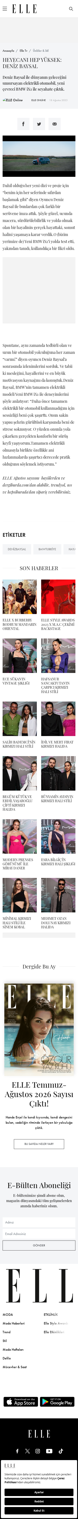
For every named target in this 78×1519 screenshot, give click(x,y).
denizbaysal (17, 549)
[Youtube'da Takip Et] (49, 1451)
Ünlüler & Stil (41, 51)
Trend (6, 1332)
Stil (5, 1340)
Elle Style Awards (56, 1323)
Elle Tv (23, 51)
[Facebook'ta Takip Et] (17, 1451)
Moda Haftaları (13, 1349)
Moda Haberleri (14, 1323)
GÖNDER (39, 1245)
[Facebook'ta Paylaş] (23, 124)
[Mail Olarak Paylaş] (55, 124)
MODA (8, 1314)
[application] (39, 156)
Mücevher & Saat (15, 1367)
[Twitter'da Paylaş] (39, 124)
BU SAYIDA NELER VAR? (39, 1144)
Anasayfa (8, 51)
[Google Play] (57, 1402)
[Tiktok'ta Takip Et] (60, 1451)
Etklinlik (51, 1314)
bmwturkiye (47, 549)
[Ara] (71, 8)
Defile (7, 1358)
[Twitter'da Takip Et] (27, 1451)
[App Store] (20, 1402)
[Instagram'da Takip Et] (37, 1451)
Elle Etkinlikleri (54, 1332)
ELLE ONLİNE (38, 100)
